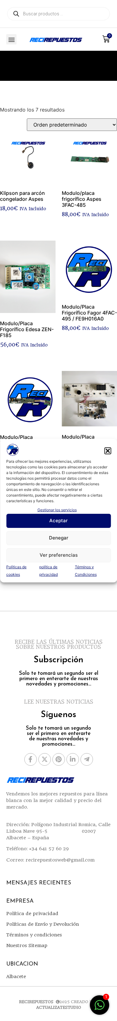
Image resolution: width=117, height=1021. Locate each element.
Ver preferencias (59, 555)
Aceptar (58, 521)
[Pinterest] (58, 759)
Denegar (58, 538)
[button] (108, 451)
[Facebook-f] (30, 759)
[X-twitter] (44, 759)
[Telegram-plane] (86, 759)
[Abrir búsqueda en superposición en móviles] (58, 13)
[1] (100, 1008)
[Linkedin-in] (72, 759)
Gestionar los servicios (57, 510)
